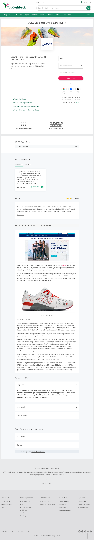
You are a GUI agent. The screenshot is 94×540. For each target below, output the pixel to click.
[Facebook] (79, 531)
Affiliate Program (64, 501)
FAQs (2, 507)
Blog (21, 504)
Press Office (62, 504)
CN (16, 531)
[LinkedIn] (85, 531)
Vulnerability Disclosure (65, 510)
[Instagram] (88, 531)
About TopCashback (45, 501)
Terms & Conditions (84, 504)
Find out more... (47, 483)
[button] (41, 2)
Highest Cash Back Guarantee (35, 15)
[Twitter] (82, 531)
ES (35, 531)
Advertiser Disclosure (84, 507)
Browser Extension (25, 507)
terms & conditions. (38, 452)
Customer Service (6, 504)
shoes (64, 265)
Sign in (77, 102)
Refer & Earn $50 (54, 15)
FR (26, 531)
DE (22, 531)
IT (32, 531)
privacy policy (76, 99)
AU (29, 531)
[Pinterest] (91, 531)
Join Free (71, 78)
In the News (62, 507)
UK (12, 531)
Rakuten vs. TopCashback (47, 504)
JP (19, 531)
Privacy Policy (82, 501)
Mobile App (67, 15)
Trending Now (24, 516)
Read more (20, 215)
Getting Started (5, 501)
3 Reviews (76, 198)
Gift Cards (18, 15)
